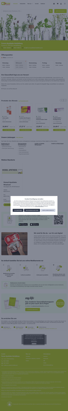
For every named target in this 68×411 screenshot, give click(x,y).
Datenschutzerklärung (39, 206)
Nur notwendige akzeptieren (32, 210)
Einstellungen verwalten (48, 210)
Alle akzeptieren (18, 210)
